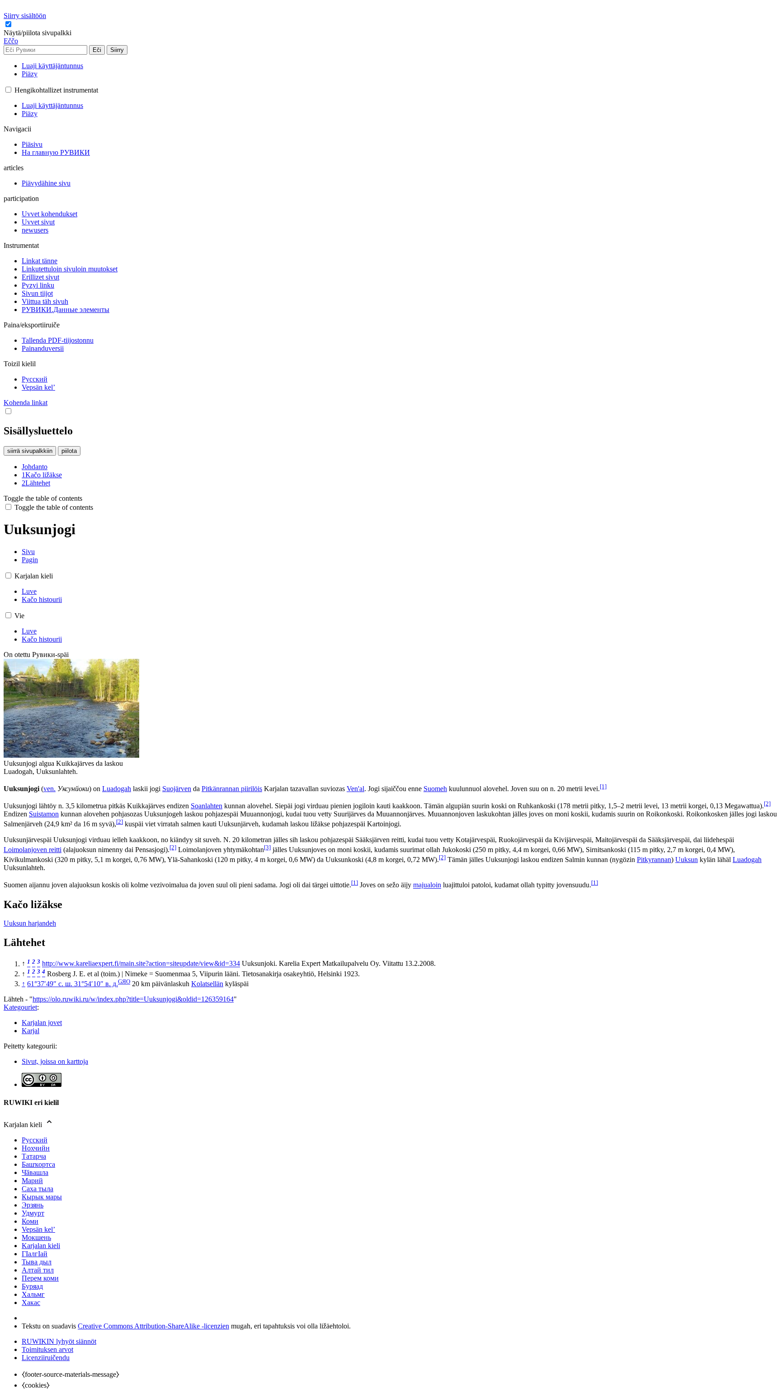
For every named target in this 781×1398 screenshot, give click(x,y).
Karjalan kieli (41, 1245)
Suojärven (176, 788)
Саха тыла (37, 1189)
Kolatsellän (207, 984)
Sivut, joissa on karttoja (55, 1061)
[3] (267, 847)
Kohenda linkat (25, 402)
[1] (603, 786)
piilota (69, 450)
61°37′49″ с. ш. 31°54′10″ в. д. (72, 984)
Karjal (30, 1031)
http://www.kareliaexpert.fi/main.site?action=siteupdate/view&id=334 (141, 964)
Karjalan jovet (42, 1022)
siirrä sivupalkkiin (29, 450)
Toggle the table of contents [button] (43, 498)
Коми (30, 1221)
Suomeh (435, 788)
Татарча (34, 1156)
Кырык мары (42, 1197)
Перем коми (40, 1278)
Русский (34, 1140)
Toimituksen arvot (47, 1349)
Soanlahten (206, 806)
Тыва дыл (37, 1262)
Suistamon (44, 814)
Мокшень (36, 1237)
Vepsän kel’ (38, 1229)
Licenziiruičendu (46, 1357)
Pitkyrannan (654, 859)
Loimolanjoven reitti (32, 849)
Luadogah (116, 788)
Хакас (31, 1302)
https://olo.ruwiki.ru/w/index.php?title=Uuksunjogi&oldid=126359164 (133, 999)
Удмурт (33, 1213)
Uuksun (686, 859)
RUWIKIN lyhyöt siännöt (59, 1341)
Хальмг (33, 1294)
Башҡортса (38, 1164)
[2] (767, 803)
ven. (49, 788)
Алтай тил (38, 1270)
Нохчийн (36, 1148)
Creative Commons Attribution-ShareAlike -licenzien (153, 1326)
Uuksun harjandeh (30, 923)
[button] (38, 33)
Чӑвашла (35, 1172)
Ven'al (355, 788)
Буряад (32, 1286)
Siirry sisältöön (25, 15)
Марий (32, 1180)
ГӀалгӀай (34, 1254)
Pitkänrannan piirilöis (232, 788)
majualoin (427, 885)
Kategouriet (20, 1007)
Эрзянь (32, 1205)
